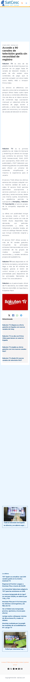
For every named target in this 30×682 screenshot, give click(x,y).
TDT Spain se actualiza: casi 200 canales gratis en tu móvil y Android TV (14, 579)
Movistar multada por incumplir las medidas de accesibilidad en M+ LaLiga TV (14, 625)
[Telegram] (21, 315)
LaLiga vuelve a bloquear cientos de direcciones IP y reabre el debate (14, 618)
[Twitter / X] (9, 315)
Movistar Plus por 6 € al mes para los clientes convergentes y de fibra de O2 (14, 604)
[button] (22, 3)
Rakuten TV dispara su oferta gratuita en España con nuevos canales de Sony (13, 327)
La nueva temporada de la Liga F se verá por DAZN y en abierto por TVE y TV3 (14, 596)
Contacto (3, 662)
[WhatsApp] (17, 315)
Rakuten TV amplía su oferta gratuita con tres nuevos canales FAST (14, 349)
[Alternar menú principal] (26, 3)
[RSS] (19, 669)
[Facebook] (13, 315)
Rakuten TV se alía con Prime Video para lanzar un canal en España (13, 338)
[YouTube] (16, 669)
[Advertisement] (15, 24)
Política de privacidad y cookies (15, 662)
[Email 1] (21, 669)
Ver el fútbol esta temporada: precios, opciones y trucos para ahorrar (13, 611)
